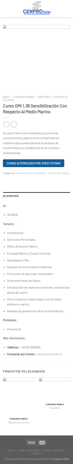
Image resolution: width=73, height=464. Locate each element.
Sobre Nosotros (28, 450)
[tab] (36, 196)
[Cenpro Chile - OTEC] (36, 8)
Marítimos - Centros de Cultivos (52, 173)
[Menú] (64, 8)
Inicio (6, 97)
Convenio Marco (23, 97)
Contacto (37, 453)
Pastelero (54, 407)
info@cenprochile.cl (49, 354)
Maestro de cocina (18, 422)
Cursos (47, 450)
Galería (59, 450)
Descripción (10, 196)
